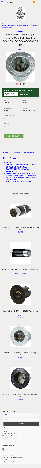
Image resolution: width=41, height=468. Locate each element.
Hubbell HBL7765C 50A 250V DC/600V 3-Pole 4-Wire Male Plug (20, 228)
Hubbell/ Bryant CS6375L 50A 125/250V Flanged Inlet (20, 311)
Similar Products (28, 153)
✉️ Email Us (24, 94)
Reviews (17, 153)
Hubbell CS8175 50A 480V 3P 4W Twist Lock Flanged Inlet (20, 354)
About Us (4, 431)
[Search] (8, 2)
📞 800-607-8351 (10, 94)
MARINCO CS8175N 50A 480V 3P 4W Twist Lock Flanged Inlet (20, 396)
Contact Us (5, 437)
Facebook (3, 449)
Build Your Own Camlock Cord (10, 433)
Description (7, 153)
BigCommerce (12, 461)
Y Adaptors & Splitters (8, 435)
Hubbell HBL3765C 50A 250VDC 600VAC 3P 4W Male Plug (20, 269)
